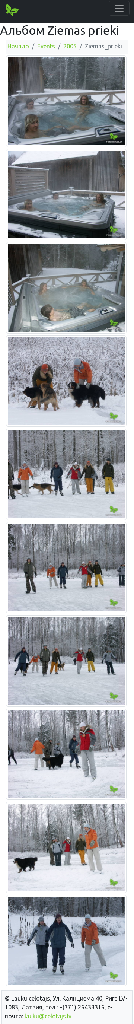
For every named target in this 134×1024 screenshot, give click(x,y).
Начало (18, 46)
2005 (70, 46)
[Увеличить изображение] (66, 101)
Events (46, 46)
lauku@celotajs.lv (48, 1016)
